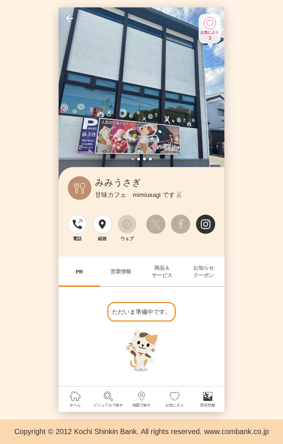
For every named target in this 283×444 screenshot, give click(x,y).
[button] (132, 158)
